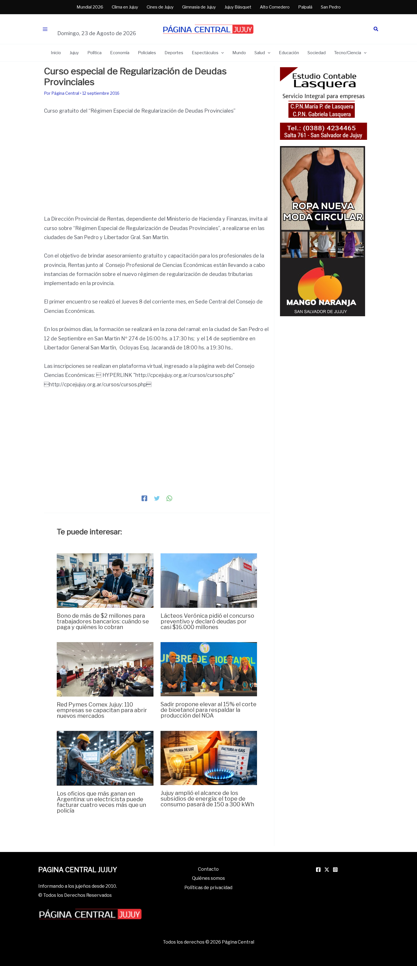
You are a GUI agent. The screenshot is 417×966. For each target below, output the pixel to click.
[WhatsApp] (169, 498)
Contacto (208, 869)
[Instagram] (335, 869)
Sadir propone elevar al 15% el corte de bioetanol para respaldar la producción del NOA (208, 710)
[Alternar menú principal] (45, 29)
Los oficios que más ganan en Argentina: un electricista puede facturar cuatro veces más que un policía (101, 802)
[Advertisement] (157, 163)
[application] (221, 52)
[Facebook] (144, 498)
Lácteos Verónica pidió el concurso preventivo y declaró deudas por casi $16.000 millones (207, 621)
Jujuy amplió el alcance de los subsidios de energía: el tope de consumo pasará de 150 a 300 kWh (207, 799)
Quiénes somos (208, 878)
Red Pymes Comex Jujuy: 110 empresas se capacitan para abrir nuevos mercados (102, 710)
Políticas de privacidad (208, 887)
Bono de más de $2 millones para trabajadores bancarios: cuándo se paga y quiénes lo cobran (103, 621)
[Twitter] (157, 498)
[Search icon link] (376, 30)
